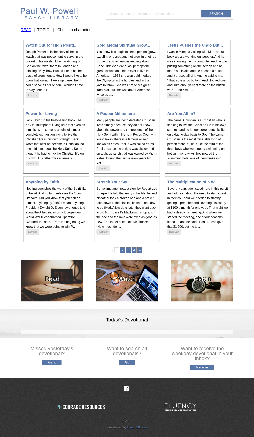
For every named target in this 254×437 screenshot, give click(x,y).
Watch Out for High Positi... (52, 45)
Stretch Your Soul (113, 182)
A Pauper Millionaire (115, 113)
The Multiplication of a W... (192, 182)
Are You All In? (181, 113)
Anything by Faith (42, 182)
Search (216, 13)
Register (202, 367)
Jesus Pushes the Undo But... (195, 45)
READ (26, 30)
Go (127, 362)
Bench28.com (137, 427)
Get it (52, 362)
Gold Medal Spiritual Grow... (123, 45)
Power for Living (41, 113)
